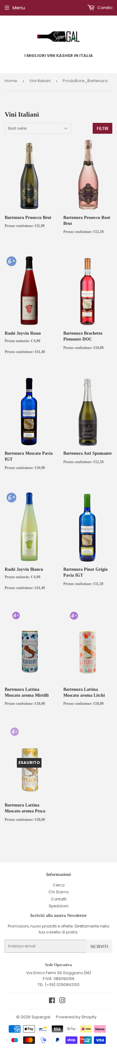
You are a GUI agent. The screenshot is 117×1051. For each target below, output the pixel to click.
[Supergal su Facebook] (52, 1001)
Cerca (59, 885)
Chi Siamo (58, 892)
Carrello (104, 7)
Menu (18, 7)
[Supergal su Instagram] (62, 1001)
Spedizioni (58, 906)
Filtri (102, 128)
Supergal (41, 1017)
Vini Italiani (40, 81)
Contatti (58, 899)
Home (11, 81)
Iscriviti (99, 946)
